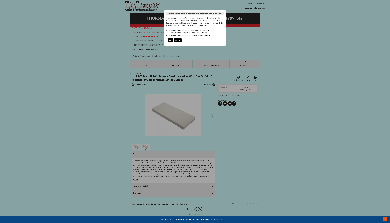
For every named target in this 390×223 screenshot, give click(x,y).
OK (170, 40)
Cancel (177, 40)
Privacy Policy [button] (219, 219)
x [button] (385, 219)
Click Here (205, 30)
